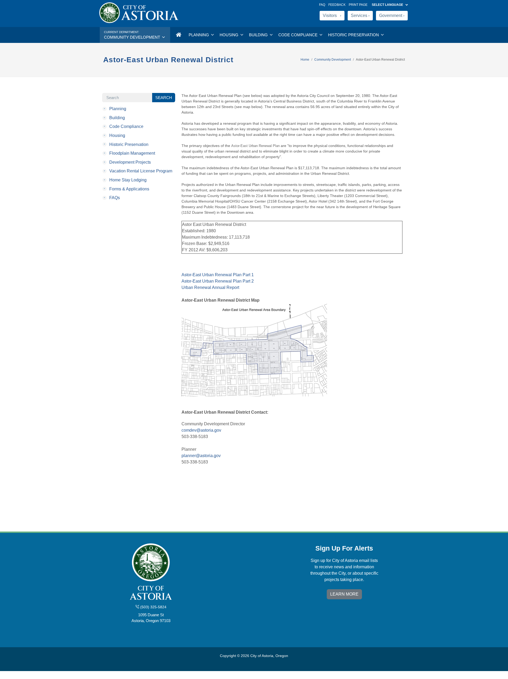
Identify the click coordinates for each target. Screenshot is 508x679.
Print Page (358, 5)
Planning (199, 35)
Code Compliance (298, 35)
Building (259, 35)
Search (163, 97)
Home (305, 59)
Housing (229, 35)
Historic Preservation (354, 35)
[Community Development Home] (178, 35)
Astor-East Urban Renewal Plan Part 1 (218, 275)
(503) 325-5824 (152, 607)
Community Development (332, 59)
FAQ (322, 5)
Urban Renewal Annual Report (210, 287)
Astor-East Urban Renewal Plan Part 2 (218, 281)
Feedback (337, 5)
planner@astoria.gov (201, 455)
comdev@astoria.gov (201, 430)
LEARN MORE (344, 594)
